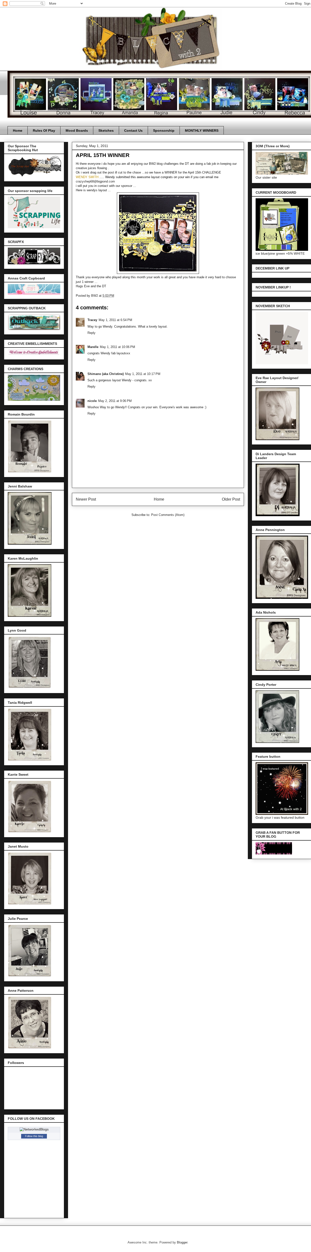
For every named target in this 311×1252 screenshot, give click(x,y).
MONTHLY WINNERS (201, 130)
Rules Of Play (44, 130)
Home (17, 130)
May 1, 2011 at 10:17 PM (142, 374)
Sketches (106, 130)
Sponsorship (163, 130)
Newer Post (86, 499)
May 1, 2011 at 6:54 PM (115, 320)
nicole (92, 401)
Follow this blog (34, 1136)
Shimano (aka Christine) (105, 374)
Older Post (231, 499)
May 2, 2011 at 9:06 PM (115, 401)
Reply (91, 333)
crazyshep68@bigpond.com (95, 181)
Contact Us (133, 130)
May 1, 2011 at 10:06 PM (117, 347)
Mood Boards (77, 130)
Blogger (182, 1242)
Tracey (92, 320)
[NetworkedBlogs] (34, 1129)
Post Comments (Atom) (167, 515)
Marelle (92, 347)
